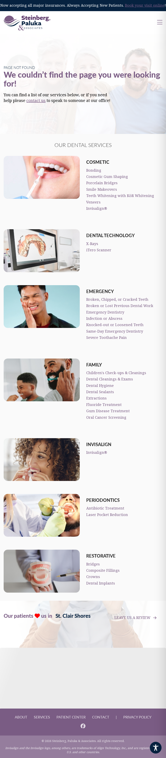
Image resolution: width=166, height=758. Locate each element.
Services (42, 716)
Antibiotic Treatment (105, 508)
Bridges (93, 564)
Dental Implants (100, 583)
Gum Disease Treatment (108, 411)
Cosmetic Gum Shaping (107, 176)
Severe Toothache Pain (106, 337)
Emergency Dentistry (105, 312)
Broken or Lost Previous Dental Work (119, 305)
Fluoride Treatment (104, 404)
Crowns (93, 576)
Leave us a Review (132, 617)
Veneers (93, 202)
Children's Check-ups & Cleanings (116, 373)
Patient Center (71, 716)
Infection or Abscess (104, 318)
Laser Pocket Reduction (107, 514)
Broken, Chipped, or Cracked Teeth (117, 299)
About (21, 716)
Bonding (93, 170)
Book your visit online (145, 5)
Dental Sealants (100, 392)
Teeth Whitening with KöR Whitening (120, 195)
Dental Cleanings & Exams (109, 379)
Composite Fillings (103, 570)
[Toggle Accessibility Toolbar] (155, 747)
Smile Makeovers (101, 189)
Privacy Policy (137, 716)
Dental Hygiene (100, 385)
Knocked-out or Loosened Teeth (115, 325)
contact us (36, 101)
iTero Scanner (98, 250)
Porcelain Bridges (102, 183)
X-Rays (92, 243)
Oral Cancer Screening (106, 417)
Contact (100, 716)
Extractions (96, 398)
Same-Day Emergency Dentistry (114, 331)
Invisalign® (96, 208)
